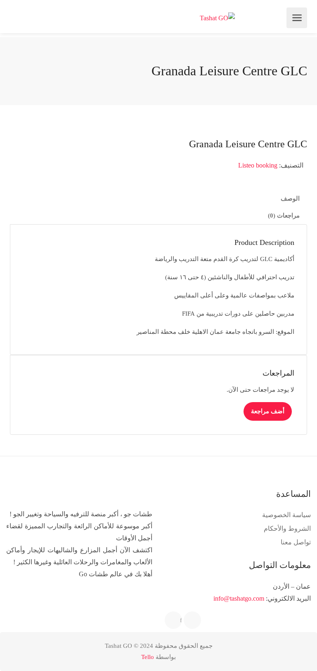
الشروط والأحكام (287, 528)
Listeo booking (257, 165)
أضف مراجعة (267, 411)
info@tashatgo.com (238, 598)
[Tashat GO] (217, 18)
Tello (147, 657)
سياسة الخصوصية (286, 514)
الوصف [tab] (290, 198)
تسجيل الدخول (17, 17)
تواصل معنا (296, 542)
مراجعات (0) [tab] (284, 215)
